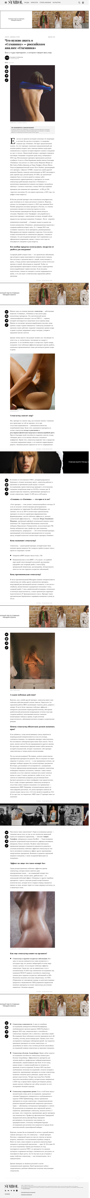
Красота (7, 37)
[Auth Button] (83, 3)
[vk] (8, 1190)
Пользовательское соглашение (28, 1192)
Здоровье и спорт (15, 37)
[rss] (5, 1190)
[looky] (16, 1190)
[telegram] (11, 1190)
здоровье (11, 62)
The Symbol (16, 3)
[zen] (14, 1190)
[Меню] (6, 3)
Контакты (7, 1193)
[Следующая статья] (44, 1178)
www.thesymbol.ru (26, 1188)
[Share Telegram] (6, 76)
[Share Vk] (6, 67)
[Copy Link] (6, 80)
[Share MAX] (6, 71)
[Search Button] (79, 3)
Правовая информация (26, 1194)
